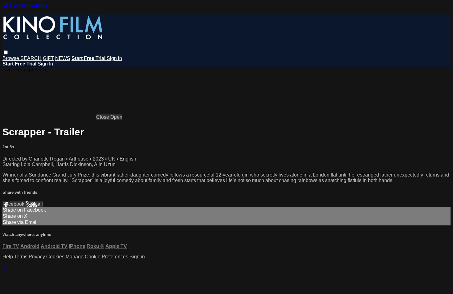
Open (116, 117)
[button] (6, 52)
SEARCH (31, 58)
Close (103, 117)
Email (36, 204)
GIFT (48, 58)
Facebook (14, 204)
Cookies (56, 256)
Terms (21, 256)
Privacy (37, 256)
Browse (11, 58)
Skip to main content (24, 5)
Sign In (45, 63)
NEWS (62, 58)
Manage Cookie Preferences (97, 256)
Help (8, 256)
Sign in (114, 58)
